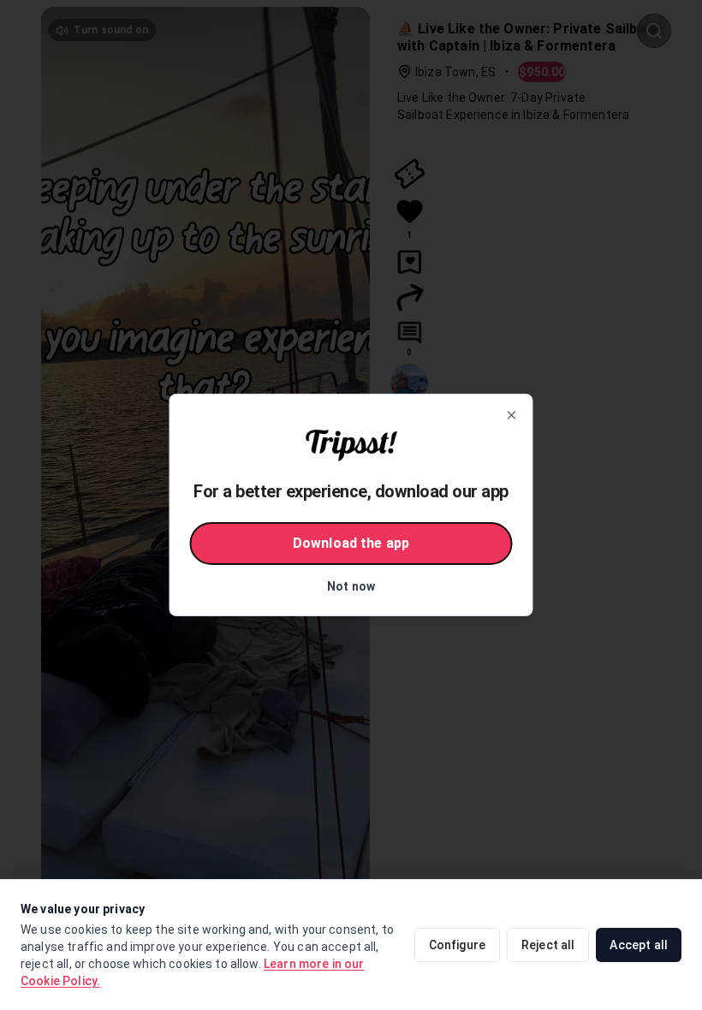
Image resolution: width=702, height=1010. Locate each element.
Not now (351, 586)
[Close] (512, 415)
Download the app (351, 543)
